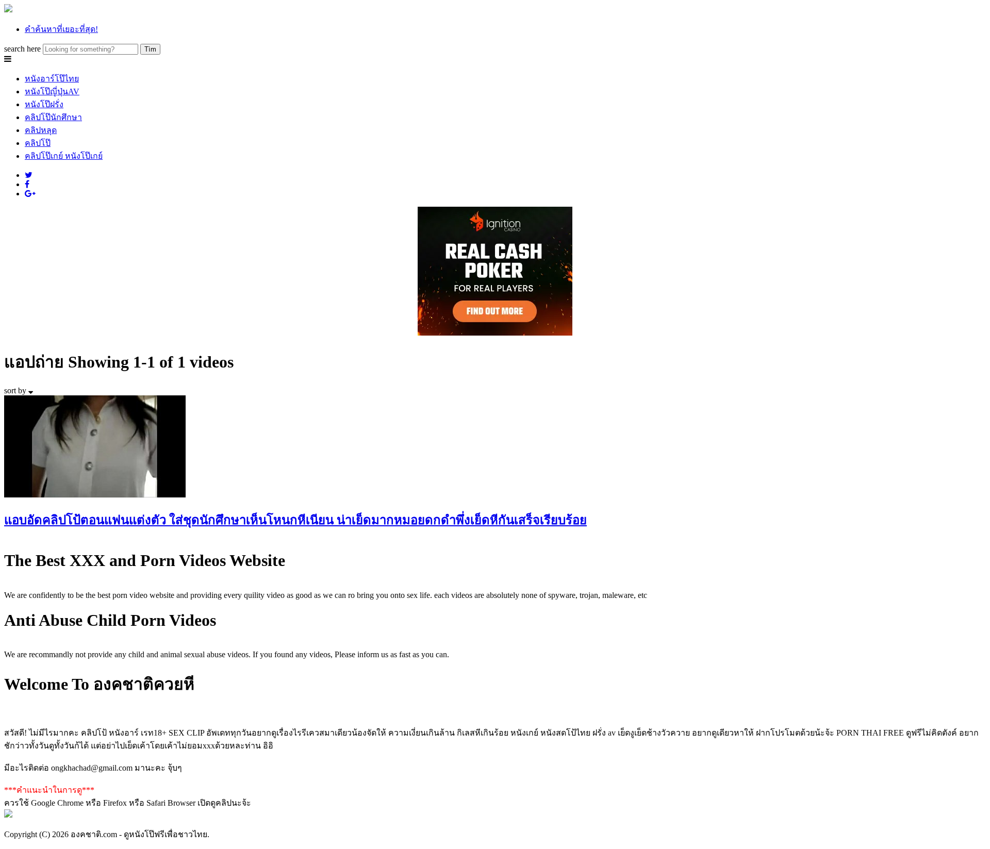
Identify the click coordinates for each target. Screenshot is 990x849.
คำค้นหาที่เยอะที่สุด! (61, 29)
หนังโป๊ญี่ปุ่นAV (52, 91)
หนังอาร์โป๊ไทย (52, 78)
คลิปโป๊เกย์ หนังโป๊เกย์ (64, 156)
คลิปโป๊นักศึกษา (53, 117)
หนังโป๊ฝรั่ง (44, 104)
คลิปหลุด (41, 130)
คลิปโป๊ (38, 143)
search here (22, 48)
